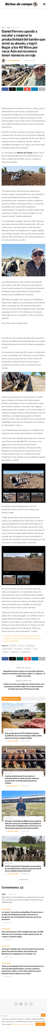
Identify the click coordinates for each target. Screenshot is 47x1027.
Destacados (6, 909)
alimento (13, 645)
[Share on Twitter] (12, 89)
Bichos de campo (13, 741)
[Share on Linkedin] (34, 89)
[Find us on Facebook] (16, 1004)
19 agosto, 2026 (25, 873)
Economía (18, 649)
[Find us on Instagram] (31, 1004)
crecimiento (30, 645)
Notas (9, 27)
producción (15, 652)
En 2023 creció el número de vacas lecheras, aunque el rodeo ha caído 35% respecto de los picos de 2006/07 (22, 638)
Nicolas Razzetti (14, 60)
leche (35, 649)
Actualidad (16, 27)
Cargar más (23, 879)
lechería (5, 652)
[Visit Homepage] (21, 4)
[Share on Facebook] (5, 89)
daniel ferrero (7, 649)
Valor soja (6, 946)
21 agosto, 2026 (25, 741)
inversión (27, 649)
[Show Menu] (44, 4)
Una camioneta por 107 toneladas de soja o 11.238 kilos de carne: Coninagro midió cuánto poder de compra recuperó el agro (23, 735)
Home (3, 27)
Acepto (40, 1024)
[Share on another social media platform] (42, 89)
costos (21, 645)
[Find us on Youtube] (26, 1004)
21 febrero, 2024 (29, 60)
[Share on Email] (27, 89)
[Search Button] (43, 1016)
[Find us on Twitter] (21, 1004)
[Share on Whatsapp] (19, 89)
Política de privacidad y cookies (23, 1024)
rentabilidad (25, 652)
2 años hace (12, 894)
